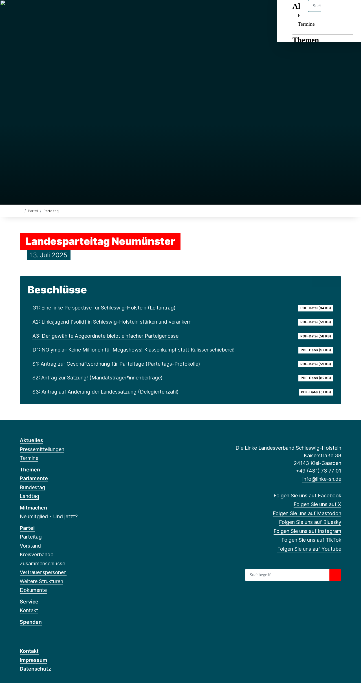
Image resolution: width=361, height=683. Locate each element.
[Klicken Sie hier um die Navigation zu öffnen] (349, 12)
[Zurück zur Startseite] (21, 210)
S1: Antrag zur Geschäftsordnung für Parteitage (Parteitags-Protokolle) (116, 364)
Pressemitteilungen (42, 449)
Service (29, 602)
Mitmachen (33, 508)
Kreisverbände (36, 554)
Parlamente (34, 478)
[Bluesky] (51, 12)
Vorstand (30, 546)
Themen (305, 40)
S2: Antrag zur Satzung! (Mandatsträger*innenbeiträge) (97, 378)
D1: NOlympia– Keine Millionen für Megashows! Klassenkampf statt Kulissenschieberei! (133, 350)
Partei (33, 211)
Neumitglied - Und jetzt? (49, 516)
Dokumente (33, 590)
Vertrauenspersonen (43, 572)
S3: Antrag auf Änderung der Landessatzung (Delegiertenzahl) (105, 392)
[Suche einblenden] (332, 12)
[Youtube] (78, 12)
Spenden (31, 622)
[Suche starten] (335, 575)
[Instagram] (60, 12)
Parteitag (51, 211)
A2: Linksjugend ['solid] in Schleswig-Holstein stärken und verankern (111, 322)
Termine (306, 24)
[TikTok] (69, 12)
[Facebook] (23, 12)
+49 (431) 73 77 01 (318, 471)
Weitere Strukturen (41, 581)
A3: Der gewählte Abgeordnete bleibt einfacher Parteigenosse (105, 336)
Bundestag (32, 487)
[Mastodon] (41, 12)
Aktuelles (31, 440)
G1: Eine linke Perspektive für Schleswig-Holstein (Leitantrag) (103, 308)
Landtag (29, 496)
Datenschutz (35, 669)
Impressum (33, 660)
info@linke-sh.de (321, 479)
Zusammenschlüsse (42, 563)
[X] (32, 12)
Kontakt (29, 610)
